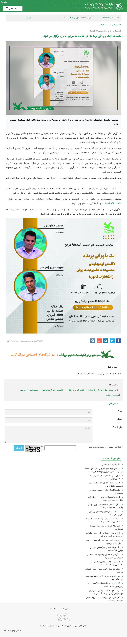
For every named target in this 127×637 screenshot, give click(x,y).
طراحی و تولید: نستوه (12, 630)
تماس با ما (65, 608)
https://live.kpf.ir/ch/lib (109, 203)
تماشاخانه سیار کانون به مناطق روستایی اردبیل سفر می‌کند (105, 513)
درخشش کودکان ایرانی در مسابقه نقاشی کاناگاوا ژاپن (97, 373)
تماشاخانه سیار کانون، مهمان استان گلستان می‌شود (104, 570)
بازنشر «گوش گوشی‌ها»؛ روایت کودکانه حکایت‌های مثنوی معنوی (105, 499)
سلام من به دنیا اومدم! (111, 464)
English (4, 2)
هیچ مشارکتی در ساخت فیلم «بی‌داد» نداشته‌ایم (106, 527)
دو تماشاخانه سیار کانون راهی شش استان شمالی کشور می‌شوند (104, 542)
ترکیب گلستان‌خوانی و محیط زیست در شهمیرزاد (106, 492)
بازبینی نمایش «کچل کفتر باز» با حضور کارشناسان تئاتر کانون (106, 484)
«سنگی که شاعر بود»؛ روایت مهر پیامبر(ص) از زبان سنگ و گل (108, 563)
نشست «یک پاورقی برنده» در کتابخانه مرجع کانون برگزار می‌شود (82, 36)
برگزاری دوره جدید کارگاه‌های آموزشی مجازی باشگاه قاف (106, 549)
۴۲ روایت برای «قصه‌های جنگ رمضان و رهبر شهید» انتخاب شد (105, 585)
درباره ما (53, 608)
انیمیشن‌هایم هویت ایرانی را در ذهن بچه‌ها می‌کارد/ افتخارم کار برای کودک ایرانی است (104, 470)
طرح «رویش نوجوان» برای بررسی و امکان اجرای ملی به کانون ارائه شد (104, 535)
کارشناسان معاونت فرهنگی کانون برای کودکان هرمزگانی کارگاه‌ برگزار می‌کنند (106, 592)
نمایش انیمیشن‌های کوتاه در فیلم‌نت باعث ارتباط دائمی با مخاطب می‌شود (104, 520)
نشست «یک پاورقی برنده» (52, 390)
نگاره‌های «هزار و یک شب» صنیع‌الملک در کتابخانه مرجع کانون (104, 599)
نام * (120, 411)
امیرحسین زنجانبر (113, 395)
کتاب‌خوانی (103, 24)
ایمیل (119, 419)
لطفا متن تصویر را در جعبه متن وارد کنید (105, 447)
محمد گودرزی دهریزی (29, 390)
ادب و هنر (14, 8)
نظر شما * (117, 427)
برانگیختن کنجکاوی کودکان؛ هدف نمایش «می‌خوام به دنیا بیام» (105, 556)
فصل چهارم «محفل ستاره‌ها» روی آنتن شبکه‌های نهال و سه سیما (106, 477)
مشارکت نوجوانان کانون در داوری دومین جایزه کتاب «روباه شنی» (105, 506)
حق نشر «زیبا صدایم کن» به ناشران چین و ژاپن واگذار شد (104, 578)
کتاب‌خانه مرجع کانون (75, 390)
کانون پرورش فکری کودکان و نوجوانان (83, 6)
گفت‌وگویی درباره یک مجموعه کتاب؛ (105, 31)
